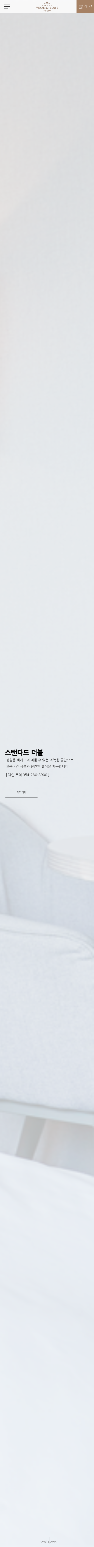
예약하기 (21, 792)
